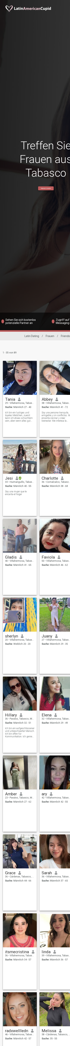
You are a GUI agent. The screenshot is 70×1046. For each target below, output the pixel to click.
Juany (47, 636)
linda (46, 951)
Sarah (47, 873)
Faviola (48, 557)
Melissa (49, 1030)
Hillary (11, 715)
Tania (10, 399)
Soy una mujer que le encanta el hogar (16, 493)
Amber (11, 794)
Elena (47, 715)
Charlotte (50, 478)
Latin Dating (31, 336)
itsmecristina (17, 951)
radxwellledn (16, 1030)
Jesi (9, 478)
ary (44, 794)
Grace (10, 873)
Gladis (11, 557)
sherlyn (11, 636)
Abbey (47, 399)
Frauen (50, 336)
